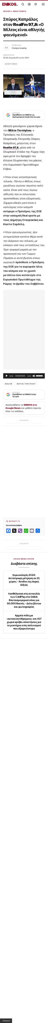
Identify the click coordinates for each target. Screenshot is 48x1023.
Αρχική (7, 11)
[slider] (39, 375)
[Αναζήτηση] (23, 4)
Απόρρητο (6, 1021)
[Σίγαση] (34, 376)
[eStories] (36, 4)
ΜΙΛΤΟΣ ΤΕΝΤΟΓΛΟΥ (26, 384)
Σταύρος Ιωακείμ (19, 48)
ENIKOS (10, 4)
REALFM (8, 384)
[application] (24, 376)
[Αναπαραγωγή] (6, 376)
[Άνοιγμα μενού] (43, 4)
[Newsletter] (29, 4)
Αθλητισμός (19, 11)
